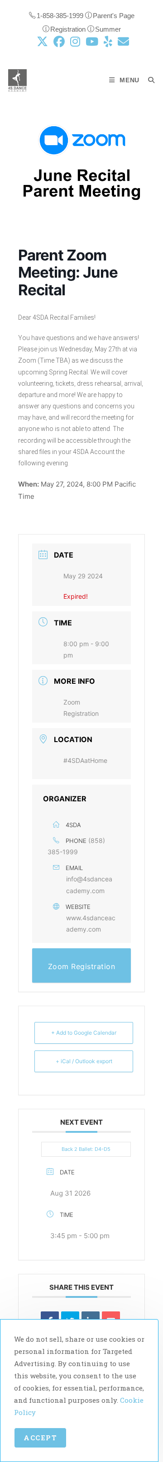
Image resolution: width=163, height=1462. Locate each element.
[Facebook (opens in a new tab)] (59, 41)
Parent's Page (113, 15)
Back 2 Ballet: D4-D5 (86, 1149)
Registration (68, 29)
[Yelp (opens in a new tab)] (108, 41)
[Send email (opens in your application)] (122, 41)
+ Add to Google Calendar (83, 1032)
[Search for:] (148, 80)
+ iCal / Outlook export (84, 1061)
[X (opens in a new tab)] (42, 41)
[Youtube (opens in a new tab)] (92, 41)
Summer (108, 29)
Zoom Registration (81, 966)
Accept (40, 1437)
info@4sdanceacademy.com (89, 884)
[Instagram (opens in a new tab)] (75, 41)
